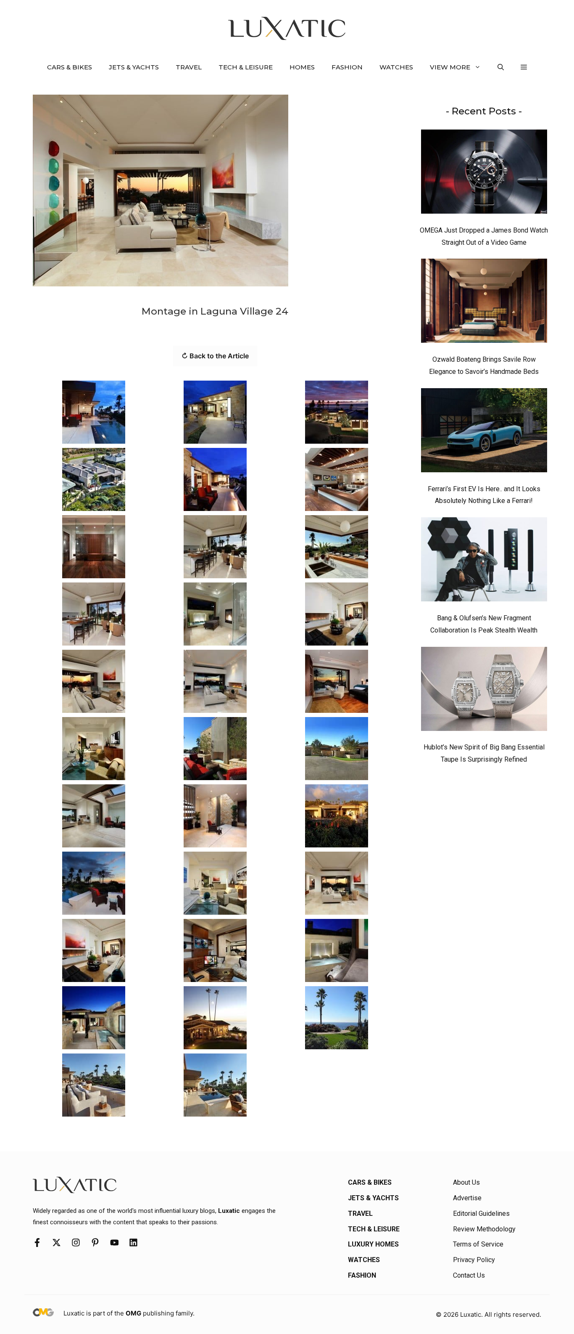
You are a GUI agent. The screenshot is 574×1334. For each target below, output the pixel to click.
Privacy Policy (474, 1260)
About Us (466, 1182)
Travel (189, 67)
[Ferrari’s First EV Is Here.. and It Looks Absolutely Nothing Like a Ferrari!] (484, 432)
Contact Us (469, 1275)
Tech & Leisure (246, 67)
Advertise (467, 1198)
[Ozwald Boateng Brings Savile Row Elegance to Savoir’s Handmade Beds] (484, 303)
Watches (396, 67)
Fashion (347, 67)
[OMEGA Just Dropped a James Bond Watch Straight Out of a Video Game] (484, 174)
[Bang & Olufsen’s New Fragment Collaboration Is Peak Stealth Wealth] (484, 561)
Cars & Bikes (69, 67)
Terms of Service (478, 1244)
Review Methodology (484, 1229)
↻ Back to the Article (215, 356)
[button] (500, 67)
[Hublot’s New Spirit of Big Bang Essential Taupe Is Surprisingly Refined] (484, 691)
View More (450, 67)
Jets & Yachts (134, 67)
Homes (302, 67)
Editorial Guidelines (481, 1214)
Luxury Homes (373, 1244)
